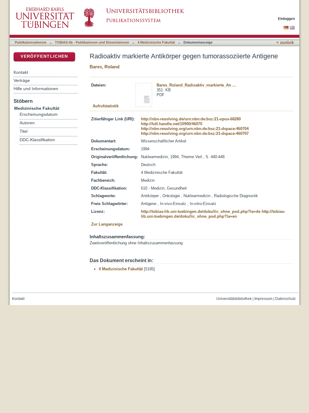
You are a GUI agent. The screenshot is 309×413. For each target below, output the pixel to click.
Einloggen (286, 19)
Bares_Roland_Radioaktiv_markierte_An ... (196, 85)
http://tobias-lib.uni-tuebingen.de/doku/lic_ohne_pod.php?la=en (213, 214)
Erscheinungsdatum (39, 114)
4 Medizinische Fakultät (156, 42)
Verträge (22, 80)
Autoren (27, 123)
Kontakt (21, 72)
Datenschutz (285, 299)
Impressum (263, 299)
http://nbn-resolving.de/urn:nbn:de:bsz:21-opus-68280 (191, 119)
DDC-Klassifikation (37, 140)
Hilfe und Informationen (36, 88)
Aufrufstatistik (106, 106)
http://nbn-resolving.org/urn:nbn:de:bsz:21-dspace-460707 (195, 133)
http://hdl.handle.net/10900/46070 (171, 124)
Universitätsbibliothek (234, 299)
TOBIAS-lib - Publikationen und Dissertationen (92, 42)
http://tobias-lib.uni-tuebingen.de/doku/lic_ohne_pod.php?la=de (200, 211)
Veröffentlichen (44, 56)
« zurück (285, 42)
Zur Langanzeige (107, 224)
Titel (23, 131)
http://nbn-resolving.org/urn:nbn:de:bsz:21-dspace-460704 (195, 128)
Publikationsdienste (30, 42)
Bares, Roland (104, 66)
